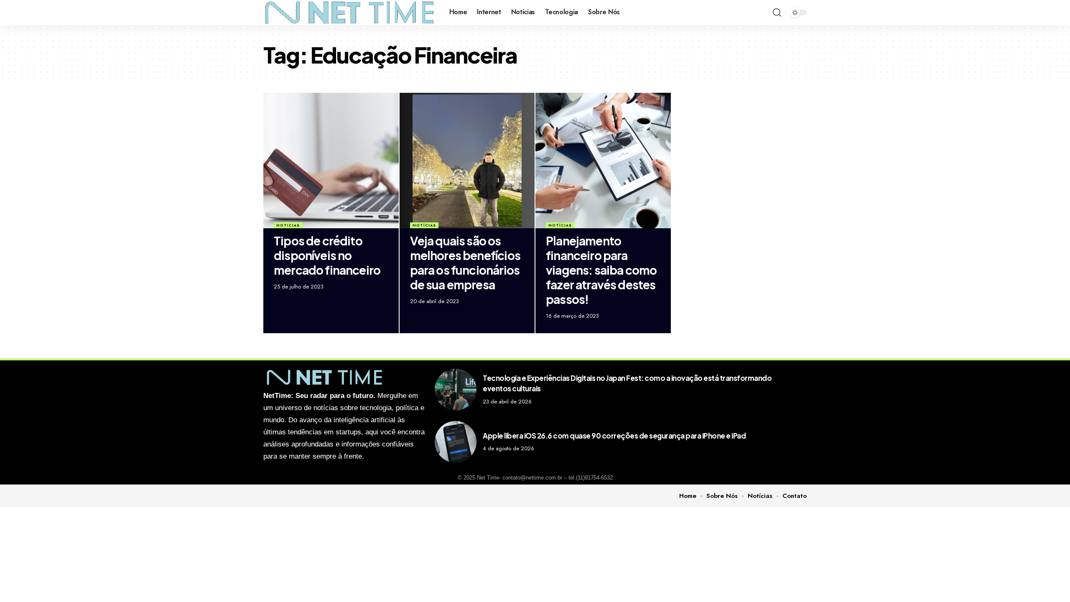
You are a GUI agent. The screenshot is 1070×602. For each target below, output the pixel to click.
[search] (777, 12)
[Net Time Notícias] (349, 12)
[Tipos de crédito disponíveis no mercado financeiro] (331, 160)
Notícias (424, 225)
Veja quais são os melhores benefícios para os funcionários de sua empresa (465, 262)
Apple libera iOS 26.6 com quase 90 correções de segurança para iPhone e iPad (614, 435)
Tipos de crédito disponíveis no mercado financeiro (327, 255)
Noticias (288, 225)
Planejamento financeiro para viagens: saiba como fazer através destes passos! (601, 269)
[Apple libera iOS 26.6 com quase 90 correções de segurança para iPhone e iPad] (455, 442)
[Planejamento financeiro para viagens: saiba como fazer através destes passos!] (603, 160)
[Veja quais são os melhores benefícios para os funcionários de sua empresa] (467, 160)
